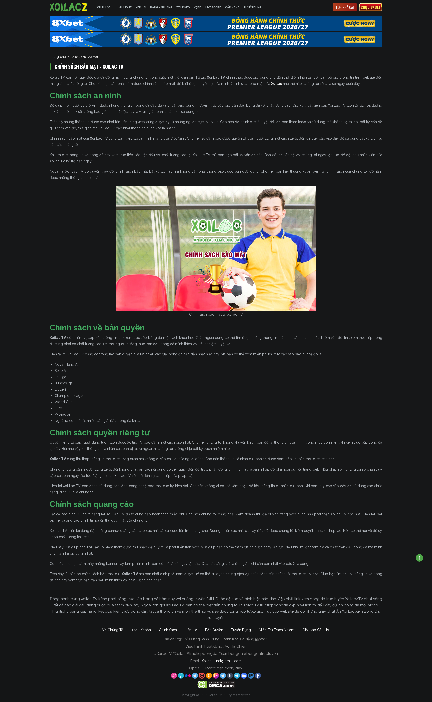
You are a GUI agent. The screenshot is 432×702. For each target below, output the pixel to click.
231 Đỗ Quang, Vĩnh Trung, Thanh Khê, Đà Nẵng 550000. (222, 639)
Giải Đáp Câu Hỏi (316, 630)
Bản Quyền (214, 630)
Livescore (213, 7)
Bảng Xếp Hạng (161, 7)
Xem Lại (141, 7)
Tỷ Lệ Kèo (183, 7)
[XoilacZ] (69, 7)
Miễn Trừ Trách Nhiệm (276, 630)
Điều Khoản (141, 630)
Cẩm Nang (232, 7)
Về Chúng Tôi (113, 630)
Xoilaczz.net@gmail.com (222, 661)
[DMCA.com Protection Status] (216, 684)
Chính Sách (168, 630)
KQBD (198, 7)
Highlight (124, 7)
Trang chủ (58, 57)
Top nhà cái (345, 7)
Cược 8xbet (371, 7)
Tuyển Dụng (253, 7)
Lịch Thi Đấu (104, 7)
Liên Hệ (191, 630)
